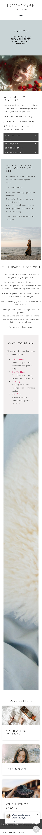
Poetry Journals (13, 144)
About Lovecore (13, 135)
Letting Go (16, 769)
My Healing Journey (16, 732)
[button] (21, 16)
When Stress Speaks (17, 805)
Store (8, 139)
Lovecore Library (14, 148)
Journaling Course (15, 152)
